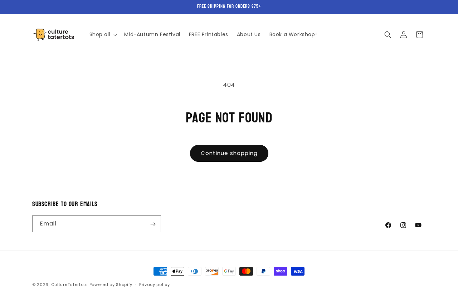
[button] (102, 34)
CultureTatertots (69, 284)
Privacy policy (154, 284)
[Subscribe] (153, 224)
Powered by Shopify (111, 284)
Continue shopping (229, 153)
